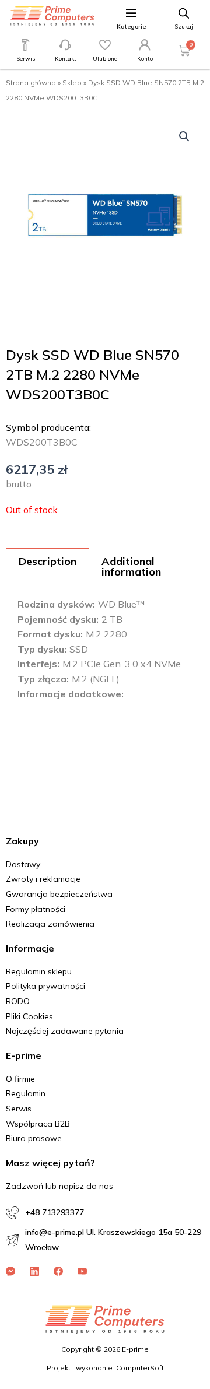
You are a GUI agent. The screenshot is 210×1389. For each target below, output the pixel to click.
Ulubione (105, 58)
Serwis (25, 58)
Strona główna (31, 82)
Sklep (72, 82)
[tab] (47, 566)
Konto (145, 58)
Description (47, 561)
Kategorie (131, 26)
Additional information (131, 566)
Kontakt (65, 58)
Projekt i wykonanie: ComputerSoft (105, 1367)
